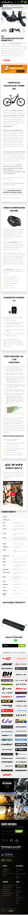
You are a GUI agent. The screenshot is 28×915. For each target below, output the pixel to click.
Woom (17, 903)
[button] (26, 625)
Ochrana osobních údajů (8, 893)
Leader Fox (18, 887)
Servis (17, 875)
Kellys (17, 893)
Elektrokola (6, 5)
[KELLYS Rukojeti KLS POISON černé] (14, 624)
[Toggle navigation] (25, 2)
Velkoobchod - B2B (7, 887)
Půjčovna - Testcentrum (21, 873)
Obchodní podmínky (7, 889)
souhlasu (2, 835)
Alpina (17, 895)
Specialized (18, 891)
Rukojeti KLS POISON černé (14, 637)
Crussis (17, 889)
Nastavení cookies (7, 895)
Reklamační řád (6, 891)
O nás (17, 871)
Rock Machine (19, 897)
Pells (17, 885)
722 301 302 (9, 855)
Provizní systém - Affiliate (8, 885)
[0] (21, 2)
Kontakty (18, 877)
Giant (17, 901)
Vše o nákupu (19, 869)
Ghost (17, 899)
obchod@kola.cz (9, 860)
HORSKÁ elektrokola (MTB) (15, 5)
